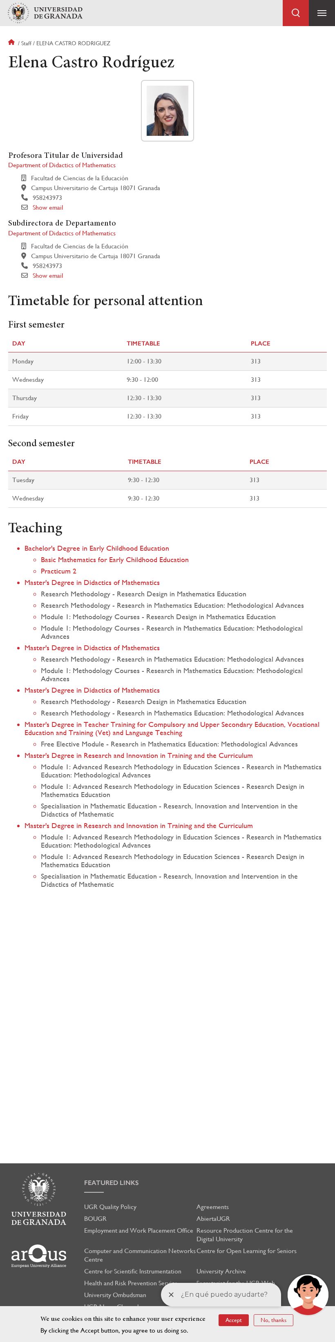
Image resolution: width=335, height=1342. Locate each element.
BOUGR (95, 1218)
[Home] (45, 13)
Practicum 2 (58, 571)
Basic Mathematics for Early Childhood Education (115, 559)
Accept (234, 1320)
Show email (48, 207)
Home (12, 43)
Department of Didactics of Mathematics (62, 165)
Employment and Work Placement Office (138, 1230)
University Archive (221, 1271)
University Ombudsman (115, 1295)
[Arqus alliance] (38, 1256)
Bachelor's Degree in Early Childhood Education (97, 548)
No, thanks (273, 1320)
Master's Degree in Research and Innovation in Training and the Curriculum (139, 755)
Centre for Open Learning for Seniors (247, 1251)
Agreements (213, 1207)
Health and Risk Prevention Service (131, 1283)
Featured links (111, 1183)
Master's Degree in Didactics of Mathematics (92, 582)
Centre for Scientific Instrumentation (132, 1271)
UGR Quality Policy (110, 1207)
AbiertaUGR (213, 1218)
